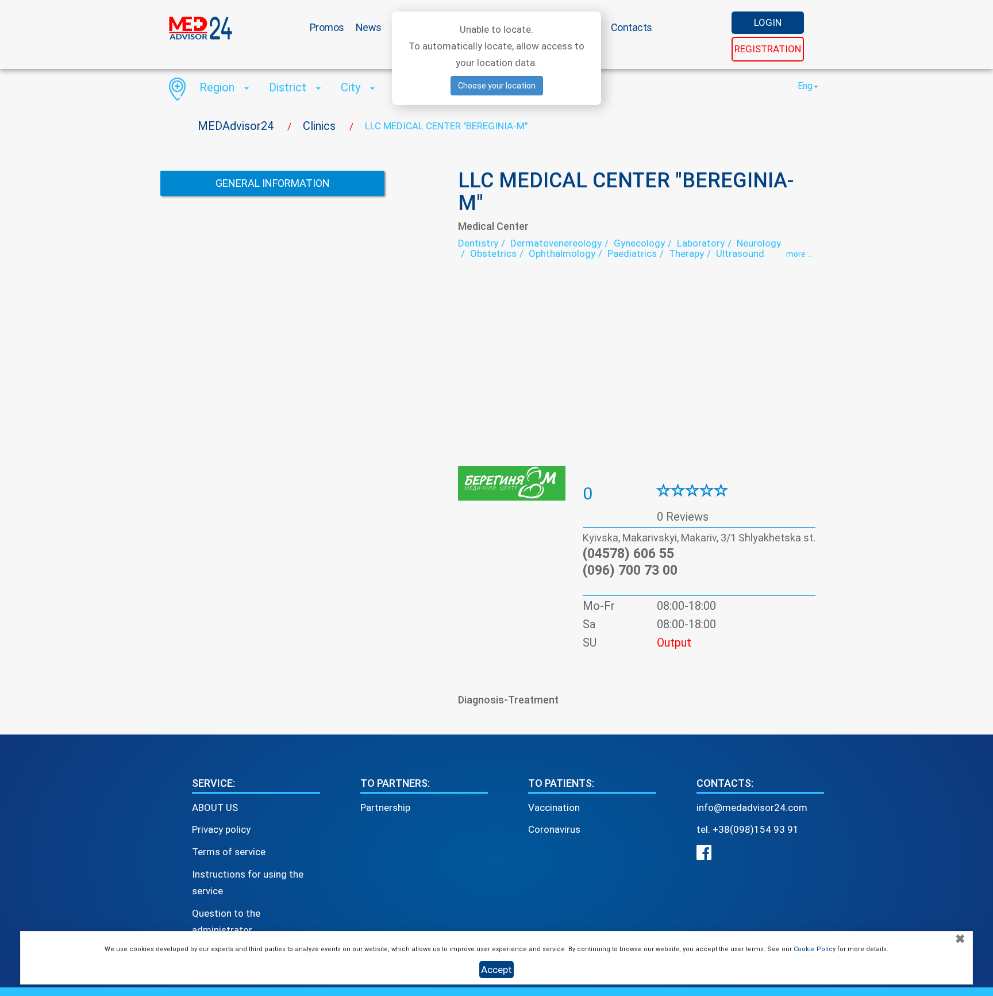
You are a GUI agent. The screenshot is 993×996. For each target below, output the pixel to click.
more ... (799, 254)
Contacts (631, 27)
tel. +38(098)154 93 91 (747, 829)
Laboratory (701, 243)
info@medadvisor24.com (751, 807)
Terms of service (228, 851)
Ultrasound (740, 253)
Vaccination (554, 807)
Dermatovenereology (556, 243)
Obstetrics (493, 253)
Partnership (385, 807)
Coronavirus (554, 829)
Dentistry (478, 243)
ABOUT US (215, 807)
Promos (327, 27)
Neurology (759, 243)
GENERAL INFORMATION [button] (272, 183)
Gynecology (639, 243)
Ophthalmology (562, 253)
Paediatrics (632, 253)
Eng (805, 85)
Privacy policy (221, 829)
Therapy (686, 253)
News (369, 27)
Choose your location (497, 85)
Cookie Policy (815, 949)
